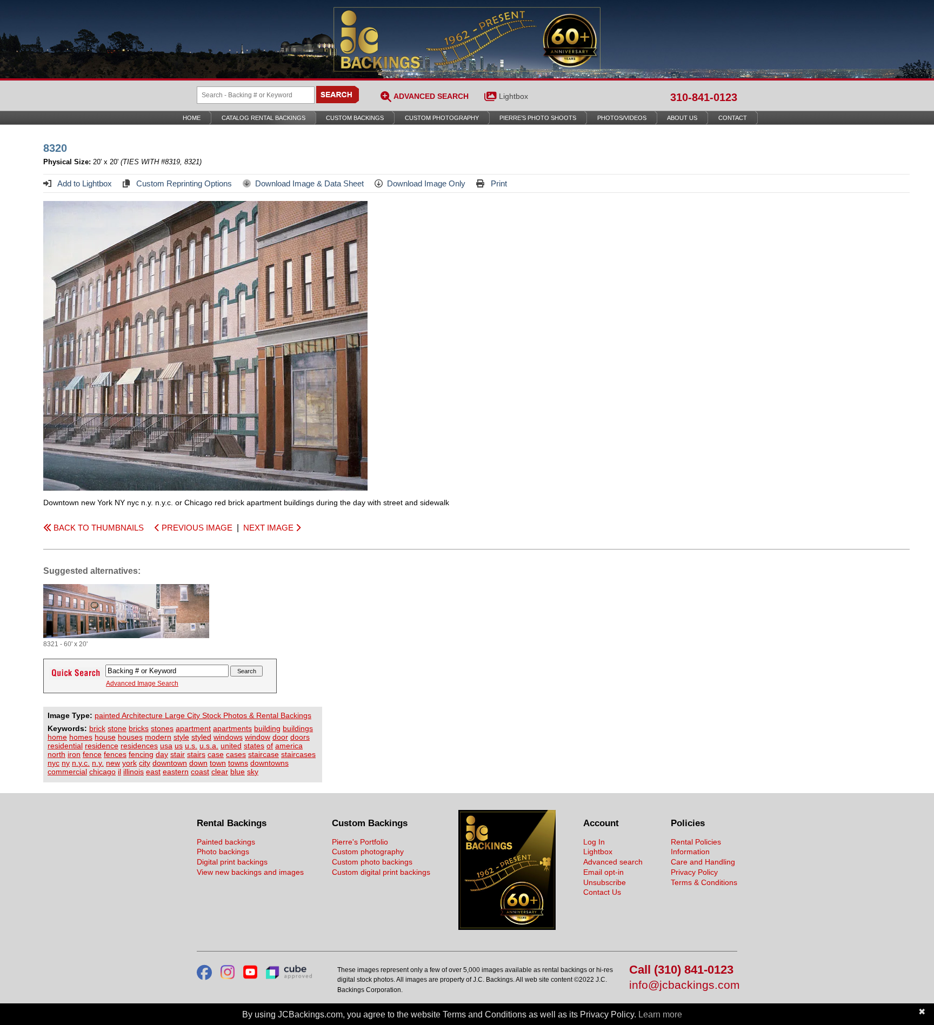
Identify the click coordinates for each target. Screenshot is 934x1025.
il (119, 771)
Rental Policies (696, 842)
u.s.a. (208, 745)
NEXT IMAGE (269, 527)
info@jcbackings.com (683, 985)
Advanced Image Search (142, 683)
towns (238, 763)
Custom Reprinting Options (183, 183)
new (113, 763)
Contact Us (602, 892)
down (198, 763)
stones (162, 728)
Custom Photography (442, 118)
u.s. (191, 745)
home (57, 737)
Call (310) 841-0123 (681, 970)
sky (252, 771)
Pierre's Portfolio (360, 842)
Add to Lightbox (84, 183)
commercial (67, 771)
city (144, 763)
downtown (169, 763)
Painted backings (226, 842)
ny (66, 763)
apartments (232, 728)
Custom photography (368, 851)
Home (192, 118)
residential (65, 745)
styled (201, 737)
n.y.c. (81, 763)
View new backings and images (250, 872)
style (181, 737)
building (267, 728)
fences (115, 754)
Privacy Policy (694, 872)
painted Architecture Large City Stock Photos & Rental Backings (203, 715)
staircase (263, 754)
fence (92, 754)
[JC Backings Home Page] (507, 927)
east (153, 771)
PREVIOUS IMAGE (195, 527)
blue (237, 771)
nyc (53, 763)
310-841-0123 (703, 97)
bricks (139, 728)
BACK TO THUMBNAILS (97, 527)
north (56, 754)
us (179, 745)
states (254, 745)
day (162, 754)
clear (219, 771)
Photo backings (223, 851)
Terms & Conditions (704, 882)
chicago (102, 771)
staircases (298, 754)
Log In (594, 842)
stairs (196, 754)
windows (228, 737)
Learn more (660, 1014)
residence (101, 745)
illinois (133, 771)
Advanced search (613, 861)
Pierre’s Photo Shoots (537, 118)
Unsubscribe (604, 882)
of (269, 745)
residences (139, 745)
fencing (141, 754)
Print (498, 183)
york (129, 763)
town (218, 763)
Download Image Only (426, 183)
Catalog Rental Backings (263, 118)
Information (690, 851)
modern (158, 737)
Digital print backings (232, 861)
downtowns (269, 763)
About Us (682, 118)
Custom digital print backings (381, 872)
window (257, 737)
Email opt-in (603, 872)
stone (117, 728)
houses (130, 737)
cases (236, 754)
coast (200, 771)
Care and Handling (703, 861)
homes (80, 737)
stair (177, 754)
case (216, 754)
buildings (298, 728)
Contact (732, 118)
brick (97, 728)
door (280, 737)
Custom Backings (355, 118)
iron (74, 754)
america (289, 745)
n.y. (98, 763)
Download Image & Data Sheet (309, 183)
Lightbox (513, 96)
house (105, 737)
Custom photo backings (372, 861)
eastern (176, 771)
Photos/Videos (621, 118)
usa (166, 745)
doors (300, 737)
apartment (193, 728)
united (231, 745)
